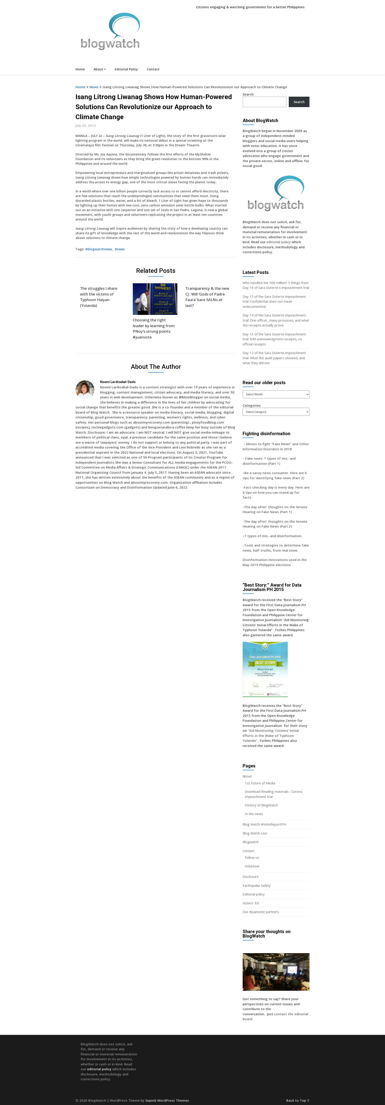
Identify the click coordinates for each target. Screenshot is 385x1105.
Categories (252, 405)
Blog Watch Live (255, 833)
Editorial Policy (126, 69)
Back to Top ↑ (297, 1100)
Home (80, 69)
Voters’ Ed (251, 903)
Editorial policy (254, 894)
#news (120, 249)
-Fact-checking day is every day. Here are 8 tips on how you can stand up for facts (276, 492)
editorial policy (278, 242)
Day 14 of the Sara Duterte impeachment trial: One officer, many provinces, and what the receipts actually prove (276, 320)
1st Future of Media (260, 783)
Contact (153, 69)
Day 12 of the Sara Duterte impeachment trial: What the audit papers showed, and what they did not (274, 358)
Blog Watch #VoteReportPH (264, 824)
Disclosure (251, 876)
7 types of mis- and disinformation (273, 536)
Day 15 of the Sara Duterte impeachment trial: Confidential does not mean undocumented (274, 301)
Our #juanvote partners (261, 911)
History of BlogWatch (261, 805)
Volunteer (252, 866)
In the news (254, 813)
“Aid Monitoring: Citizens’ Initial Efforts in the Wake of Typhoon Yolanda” (271, 735)
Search (248, 94)
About (98, 69)
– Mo (247, 444)
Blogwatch (251, 842)
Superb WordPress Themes (167, 1100)
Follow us (252, 857)
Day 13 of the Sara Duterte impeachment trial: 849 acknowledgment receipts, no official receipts (274, 339)
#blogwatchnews (98, 249)
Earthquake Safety (257, 885)
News (94, 87)
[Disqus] (156, 558)
